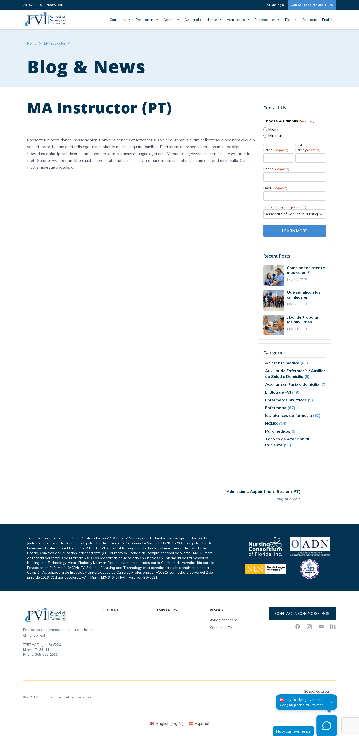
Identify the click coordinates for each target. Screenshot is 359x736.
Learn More (294, 230)
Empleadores (265, 19)
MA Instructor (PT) (58, 43)
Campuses (118, 19)
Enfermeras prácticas (286, 399)
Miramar (275, 135)
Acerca (169, 19)
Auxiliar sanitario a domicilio (292, 384)
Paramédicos (277, 431)
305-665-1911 (46, 654)
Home (31, 43)
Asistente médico (282, 362)
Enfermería (275, 407)
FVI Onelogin (274, 5)
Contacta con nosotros (312, 5)
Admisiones (236, 19)
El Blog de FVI (278, 392)
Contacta (309, 19)
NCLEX (271, 423)
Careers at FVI (221, 627)
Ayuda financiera (223, 620)
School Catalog (316, 691)
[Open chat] (326, 725)
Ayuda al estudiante (200, 19)
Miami (273, 129)
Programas (145, 19)
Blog (289, 19)
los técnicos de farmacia (288, 415)
